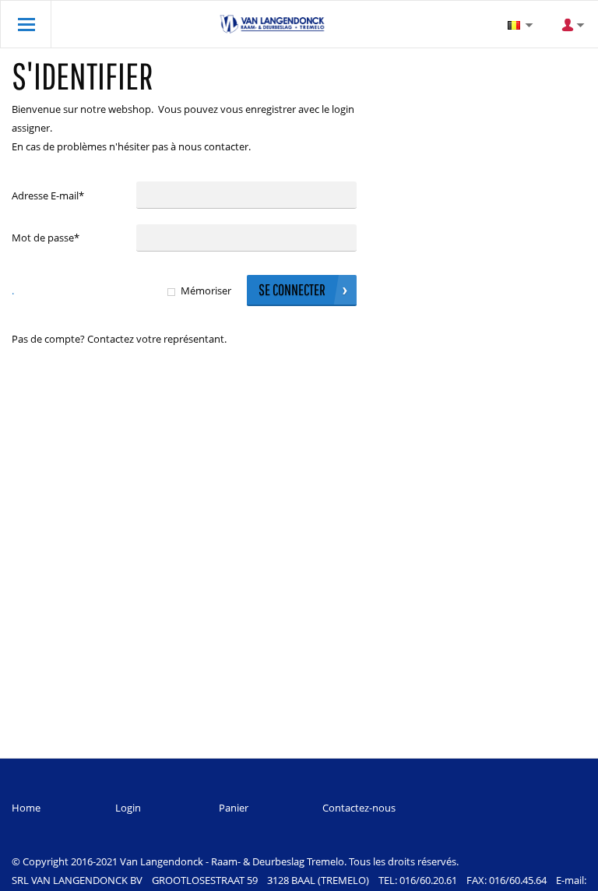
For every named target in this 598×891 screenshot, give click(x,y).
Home (26, 808)
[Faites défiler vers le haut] (564, 873)
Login (128, 808)
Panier (233, 808)
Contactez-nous (359, 808)
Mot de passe (45, 238)
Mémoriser (206, 291)
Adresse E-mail (48, 195)
